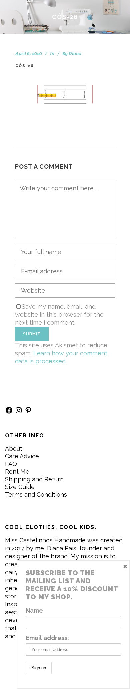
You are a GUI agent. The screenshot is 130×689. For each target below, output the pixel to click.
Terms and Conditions (36, 494)
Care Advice (22, 456)
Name (34, 610)
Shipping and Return (34, 479)
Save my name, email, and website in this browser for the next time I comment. (59, 314)
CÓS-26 (24, 66)
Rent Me (17, 471)
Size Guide (20, 486)
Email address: (47, 637)
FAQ (11, 463)
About (13, 448)
